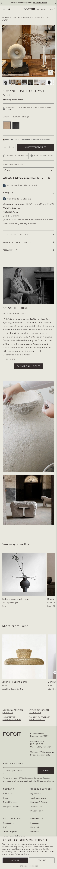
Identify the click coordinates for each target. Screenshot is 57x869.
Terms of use (36, 806)
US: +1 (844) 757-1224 (40, 747)
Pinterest (34, 831)
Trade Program (10, 831)
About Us (7, 793)
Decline (42, 860)
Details (8, 193)
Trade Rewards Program (14, 836)
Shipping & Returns (39, 802)
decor (16, 17)
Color (16, 117)
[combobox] (9, 9)
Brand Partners (10, 802)
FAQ (5, 827)
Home (6, 17)
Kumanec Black (15, 125)
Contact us (8, 823)
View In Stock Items (43, 156)
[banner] (28, 3)
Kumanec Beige (6, 125)
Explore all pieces (28, 366)
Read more (9, 359)
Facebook (34, 827)
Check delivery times (13, 165)
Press (5, 798)
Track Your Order (38, 798)
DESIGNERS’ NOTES (15, 234)
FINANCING (10, 250)
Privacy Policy (23, 854)
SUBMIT (46, 770)
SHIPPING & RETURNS (17, 242)
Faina (6, 95)
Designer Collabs (11, 806)
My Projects (35, 793)
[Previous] (1, 4)
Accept (15, 860)
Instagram (35, 823)
